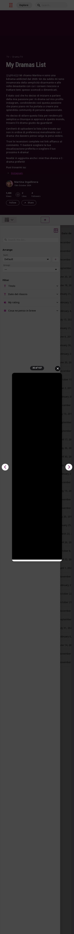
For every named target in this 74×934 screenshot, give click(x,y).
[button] (5, 467)
